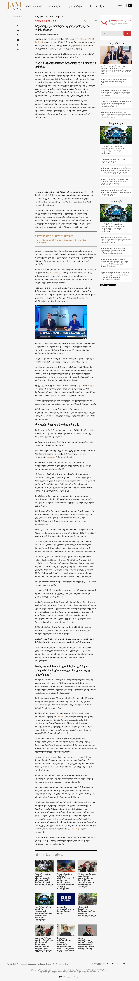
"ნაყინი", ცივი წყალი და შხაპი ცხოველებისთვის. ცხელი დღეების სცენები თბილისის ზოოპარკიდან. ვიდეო (44, 879)
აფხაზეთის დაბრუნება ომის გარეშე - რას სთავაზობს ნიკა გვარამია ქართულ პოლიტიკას (115, 92)
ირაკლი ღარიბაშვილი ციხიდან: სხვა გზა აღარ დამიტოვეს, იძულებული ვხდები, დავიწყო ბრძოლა (86, 943)
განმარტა (51, 457)
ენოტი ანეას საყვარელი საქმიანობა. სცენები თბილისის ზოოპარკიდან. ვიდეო (87, 911)
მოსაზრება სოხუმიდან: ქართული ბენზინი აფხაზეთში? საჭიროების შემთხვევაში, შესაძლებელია (113, 250)
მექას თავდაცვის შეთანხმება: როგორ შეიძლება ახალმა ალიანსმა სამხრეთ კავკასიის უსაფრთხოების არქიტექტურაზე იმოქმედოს (115, 276)
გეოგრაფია (76, 6)
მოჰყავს (91, 385)
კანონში (60, 716)
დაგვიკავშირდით (28, 964)
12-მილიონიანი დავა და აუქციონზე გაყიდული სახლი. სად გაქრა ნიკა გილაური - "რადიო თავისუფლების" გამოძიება (87, 880)
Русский (50, 16)
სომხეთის (39, 42)
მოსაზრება (54, 6)
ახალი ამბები (34, 6)
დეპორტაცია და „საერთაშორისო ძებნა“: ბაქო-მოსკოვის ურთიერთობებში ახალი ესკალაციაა (116, 114)
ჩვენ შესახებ (12, 964)
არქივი (86, 21)
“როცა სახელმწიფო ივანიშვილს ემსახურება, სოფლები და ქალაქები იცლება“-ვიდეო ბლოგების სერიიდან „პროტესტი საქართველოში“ (66, 881)
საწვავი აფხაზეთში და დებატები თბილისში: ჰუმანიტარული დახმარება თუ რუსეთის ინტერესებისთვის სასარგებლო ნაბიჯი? (115, 263)
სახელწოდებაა (56, 272)
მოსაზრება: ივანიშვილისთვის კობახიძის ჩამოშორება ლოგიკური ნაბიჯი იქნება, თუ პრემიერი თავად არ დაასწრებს (65, 944)
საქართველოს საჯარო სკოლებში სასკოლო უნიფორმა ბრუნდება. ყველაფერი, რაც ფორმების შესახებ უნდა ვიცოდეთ (116, 69)
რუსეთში (81, 45)
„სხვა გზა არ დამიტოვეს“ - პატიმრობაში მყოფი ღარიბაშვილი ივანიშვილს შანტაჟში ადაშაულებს (116, 103)
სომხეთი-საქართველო (45, 21)
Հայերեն (39, 16)
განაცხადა (76, 828)
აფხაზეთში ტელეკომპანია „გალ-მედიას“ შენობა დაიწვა (65, 910)
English (59, 16)
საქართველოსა (84, 38)
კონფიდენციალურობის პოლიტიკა (53, 964)
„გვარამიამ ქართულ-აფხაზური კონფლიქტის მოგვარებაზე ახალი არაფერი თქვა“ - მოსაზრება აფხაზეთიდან (44, 913)
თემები (100, 6)
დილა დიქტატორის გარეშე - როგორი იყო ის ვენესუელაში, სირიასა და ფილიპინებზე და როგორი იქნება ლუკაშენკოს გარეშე (44, 944)
